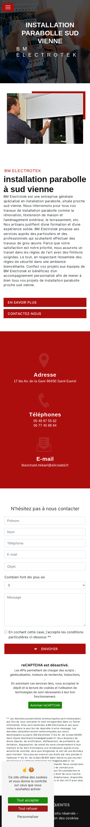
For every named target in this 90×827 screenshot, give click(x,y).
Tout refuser (27, 808)
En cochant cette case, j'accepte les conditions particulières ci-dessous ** (46, 634)
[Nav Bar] (8, 7)
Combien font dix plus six (24, 577)
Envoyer (49, 649)
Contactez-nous (24, 314)
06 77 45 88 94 (45, 425)
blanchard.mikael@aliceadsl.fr (45, 465)
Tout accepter (28, 800)
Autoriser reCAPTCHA (45, 705)
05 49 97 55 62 (45, 421)
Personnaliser (28, 817)
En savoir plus (22, 302)
